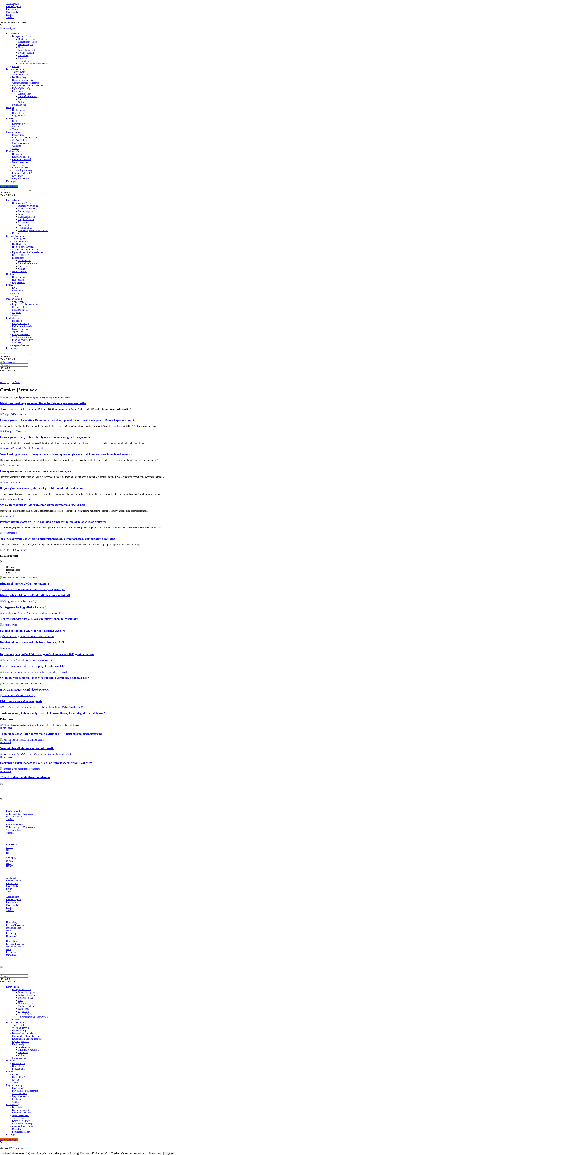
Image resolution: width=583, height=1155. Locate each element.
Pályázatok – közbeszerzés (25, 137)
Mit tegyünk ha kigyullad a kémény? (23, 607)
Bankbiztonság (19, 77)
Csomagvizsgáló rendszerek (25, 82)
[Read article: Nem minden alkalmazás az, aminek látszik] (291, 739)
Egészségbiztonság (21, 88)
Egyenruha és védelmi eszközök (27, 85)
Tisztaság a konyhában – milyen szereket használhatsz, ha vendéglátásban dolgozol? (52, 713)
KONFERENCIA (9, 186)
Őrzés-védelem (19, 140)
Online (21, 102)
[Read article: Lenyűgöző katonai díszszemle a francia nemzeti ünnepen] (291, 465)
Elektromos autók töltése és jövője (21, 701)
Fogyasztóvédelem (21, 178)
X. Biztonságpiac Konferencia (20, 814)
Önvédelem (17, 176)
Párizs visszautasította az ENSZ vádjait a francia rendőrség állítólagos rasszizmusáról (53, 521)
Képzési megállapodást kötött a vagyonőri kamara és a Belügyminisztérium (47, 654)
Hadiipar (10, 107)
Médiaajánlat (12, 12)
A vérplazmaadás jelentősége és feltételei (24, 689)
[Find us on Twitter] (1, 25)
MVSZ (9, 847)
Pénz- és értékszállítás (22, 173)
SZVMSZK (12, 844)
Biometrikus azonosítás (23, 80)
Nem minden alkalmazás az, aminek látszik (27, 748)
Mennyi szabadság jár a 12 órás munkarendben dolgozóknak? (39, 618)
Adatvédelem (12, 3)
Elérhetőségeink (13, 6)
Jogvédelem (18, 165)
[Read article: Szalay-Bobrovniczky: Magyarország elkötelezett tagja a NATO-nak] (291, 499)
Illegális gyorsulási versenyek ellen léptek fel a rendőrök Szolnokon (41, 488)
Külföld (10, 118)
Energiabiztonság (20, 156)
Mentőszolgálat (25, 44)
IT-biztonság (18, 91)
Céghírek (16, 145)
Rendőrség (23, 55)
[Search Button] (30, 190)
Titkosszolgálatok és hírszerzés (33, 63)
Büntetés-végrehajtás (28, 39)
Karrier (15, 66)
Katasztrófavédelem (27, 41)
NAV (20, 47)
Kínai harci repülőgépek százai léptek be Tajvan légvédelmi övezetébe (43, 403)
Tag (8, 382)
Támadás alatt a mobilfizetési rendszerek (25, 777)
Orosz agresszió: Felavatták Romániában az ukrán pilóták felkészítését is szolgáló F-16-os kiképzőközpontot (67, 420)
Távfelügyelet (18, 72)
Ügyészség (23, 58)
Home (3, 382)
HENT (9, 853)
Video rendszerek (20, 74)
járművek (15, 382)
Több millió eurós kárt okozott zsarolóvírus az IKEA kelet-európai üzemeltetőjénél (51, 733)
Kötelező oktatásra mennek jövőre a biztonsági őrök (32, 642)
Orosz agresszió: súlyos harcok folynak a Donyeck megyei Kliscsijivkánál (45, 437)
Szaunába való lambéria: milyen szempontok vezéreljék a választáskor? (44, 677)
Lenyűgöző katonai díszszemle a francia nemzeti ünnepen (35, 471)
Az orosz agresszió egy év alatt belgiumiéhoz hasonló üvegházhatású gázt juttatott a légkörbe (57, 538)
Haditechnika (18, 110)
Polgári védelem (26, 52)
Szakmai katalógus (15, 816)
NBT (8, 850)
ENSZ (15, 121)
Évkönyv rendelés (14, 811)
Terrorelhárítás (25, 61)
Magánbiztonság (14, 132)
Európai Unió (18, 124)
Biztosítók (17, 154)
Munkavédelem (19, 104)
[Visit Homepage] (8, 28)
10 (20, 550)
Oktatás (15, 148)
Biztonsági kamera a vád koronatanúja (24, 583)
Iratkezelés (23, 99)
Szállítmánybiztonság (22, 170)
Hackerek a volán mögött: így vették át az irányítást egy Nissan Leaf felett (46, 762)
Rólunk (9, 14)
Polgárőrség (18, 134)
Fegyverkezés (18, 115)
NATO (15, 126)
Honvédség (11, 922)
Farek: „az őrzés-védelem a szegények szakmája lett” (32, 666)
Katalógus (11, 181)
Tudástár (10, 17)
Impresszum (12, 9)
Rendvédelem (12, 33)
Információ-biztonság (28, 96)
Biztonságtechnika (15, 69)
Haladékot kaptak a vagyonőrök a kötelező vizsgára (32, 630)
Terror (15, 129)
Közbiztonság (12, 151)
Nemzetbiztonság (26, 50)
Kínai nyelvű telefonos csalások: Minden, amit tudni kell (35, 595)
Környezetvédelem (21, 167)
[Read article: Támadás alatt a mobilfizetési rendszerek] (291, 768)
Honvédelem (18, 113)
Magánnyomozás (20, 143)
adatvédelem (140, 1153)
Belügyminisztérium (21, 36)
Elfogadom (169, 1153)
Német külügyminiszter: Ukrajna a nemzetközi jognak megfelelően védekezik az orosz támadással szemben (66, 454)
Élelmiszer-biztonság (22, 159)
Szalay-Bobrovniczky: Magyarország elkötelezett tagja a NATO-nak (42, 504)
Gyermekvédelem (20, 162)
